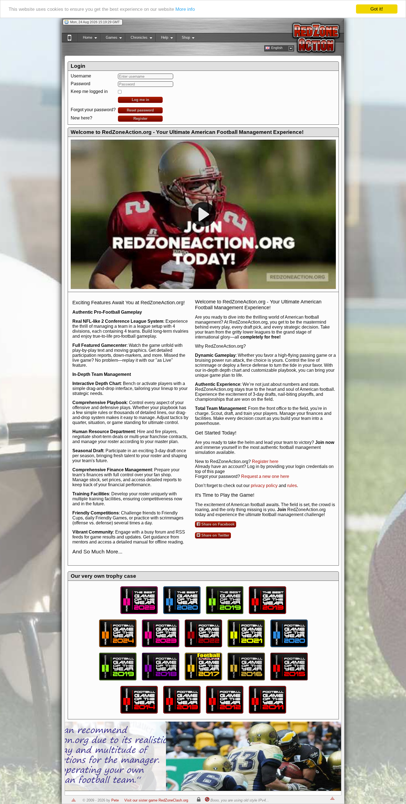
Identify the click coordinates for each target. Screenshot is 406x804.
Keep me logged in (89, 91)
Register (140, 118)
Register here (265, 461)
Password (80, 83)
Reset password (140, 110)
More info (185, 9)
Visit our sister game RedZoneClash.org (156, 800)
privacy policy (264, 485)
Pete (115, 800)
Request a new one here (265, 476)
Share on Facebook (217, 524)
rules (292, 485)
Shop (183, 38)
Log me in (140, 100)
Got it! (376, 9)
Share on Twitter (214, 535)
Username (81, 76)
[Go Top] (74, 800)
